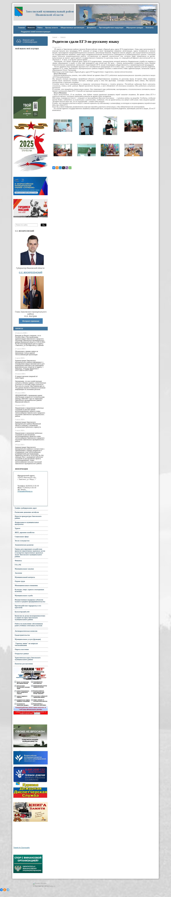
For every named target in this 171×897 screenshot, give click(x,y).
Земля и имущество (22, 541)
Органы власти (51, 27)
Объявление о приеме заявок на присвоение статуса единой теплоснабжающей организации (26, 353)
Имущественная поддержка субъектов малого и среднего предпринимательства (30, 601)
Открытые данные (22, 653)
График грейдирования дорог (26, 508)
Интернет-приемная (30, 321)
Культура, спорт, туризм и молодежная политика (29, 590)
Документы (91, 27)
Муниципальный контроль (25, 577)
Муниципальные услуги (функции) (28, 639)
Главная (21, 27)
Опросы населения (22, 649)
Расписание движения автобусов (27, 512)
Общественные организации (72, 27)
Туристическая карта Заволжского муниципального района (27, 658)
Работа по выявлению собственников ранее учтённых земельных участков (29, 624)
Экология (18, 573)
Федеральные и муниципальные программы (27, 523)
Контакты (150, 27)
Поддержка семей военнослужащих (35, 32)
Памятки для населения (24, 664)
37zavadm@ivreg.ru (25, 491)
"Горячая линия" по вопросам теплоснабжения (26, 644)
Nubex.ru (52, 886)
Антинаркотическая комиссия (26, 631)
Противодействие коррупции (111, 27)
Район (39, 27)
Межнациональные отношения (26, 585)
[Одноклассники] (57, 167)
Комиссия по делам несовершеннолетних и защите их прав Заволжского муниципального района (30, 617)
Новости (31, 27)
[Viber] (66, 167)
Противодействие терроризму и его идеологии (28, 606)
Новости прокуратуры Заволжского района (28, 517)
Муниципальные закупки (24, 569)
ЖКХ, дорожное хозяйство (24, 532)
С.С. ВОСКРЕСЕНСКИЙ (30, 272)
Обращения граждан (134, 27)
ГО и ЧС (18, 565)
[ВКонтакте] (53, 167)
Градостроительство (22, 635)
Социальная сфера (22, 537)
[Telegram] (8, 889)
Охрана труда (20, 581)
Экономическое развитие (24, 545)
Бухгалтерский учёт (22, 612)
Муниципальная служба (24, 595)
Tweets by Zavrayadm (21, 848)
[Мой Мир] (60, 167)
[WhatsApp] (70, 167)
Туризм (17, 528)
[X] (63, 167)
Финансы (18, 560)
